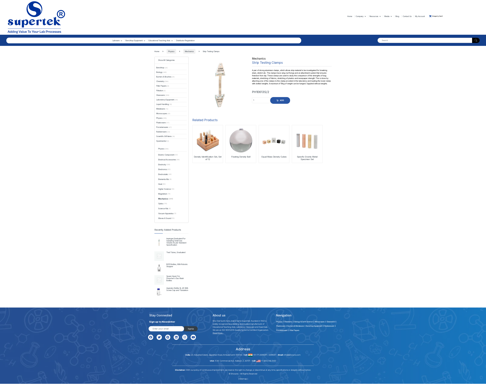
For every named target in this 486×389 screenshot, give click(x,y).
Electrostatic (164, 174)
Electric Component (168, 155)
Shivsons (234, 374)
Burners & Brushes (165, 77)
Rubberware (163, 132)
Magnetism (164, 194)
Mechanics (259, 58)
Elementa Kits (164, 179)
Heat (162, 184)
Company (359, 16)
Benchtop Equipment (134, 40)
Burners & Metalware (295, 326)
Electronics (164, 169)
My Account (420, 16)
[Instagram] (184, 337)
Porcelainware (164, 127)
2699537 (272, 355)
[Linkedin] (176, 337)
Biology (161, 72)
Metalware (162, 109)
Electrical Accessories (168, 160)
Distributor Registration (185, 40)
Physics (161, 118)
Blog (397, 16)
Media (386, 16)
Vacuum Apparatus (167, 213)
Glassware (162, 95)
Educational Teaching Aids (159, 40)
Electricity (164, 164)
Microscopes (163, 113)
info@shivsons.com (292, 355)
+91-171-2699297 (260, 355)
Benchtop (162, 68)
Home (349, 16)
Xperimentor (162, 141)
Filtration (161, 90)
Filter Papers (162, 86)
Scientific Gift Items (165, 136)
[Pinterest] (167, 337)
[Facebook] (150, 337)
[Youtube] (193, 337)
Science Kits (164, 208)
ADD (282, 100)
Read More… (218, 333)
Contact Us (407, 16)
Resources (374, 16)
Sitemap (243, 379)
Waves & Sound (166, 218)
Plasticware (162, 123)
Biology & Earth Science (303, 322)
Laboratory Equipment (167, 100)
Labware (116, 40)
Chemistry (162, 81)
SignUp (191, 329)
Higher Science (166, 189)
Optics (162, 203)
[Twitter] (159, 337)
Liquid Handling (164, 104)
